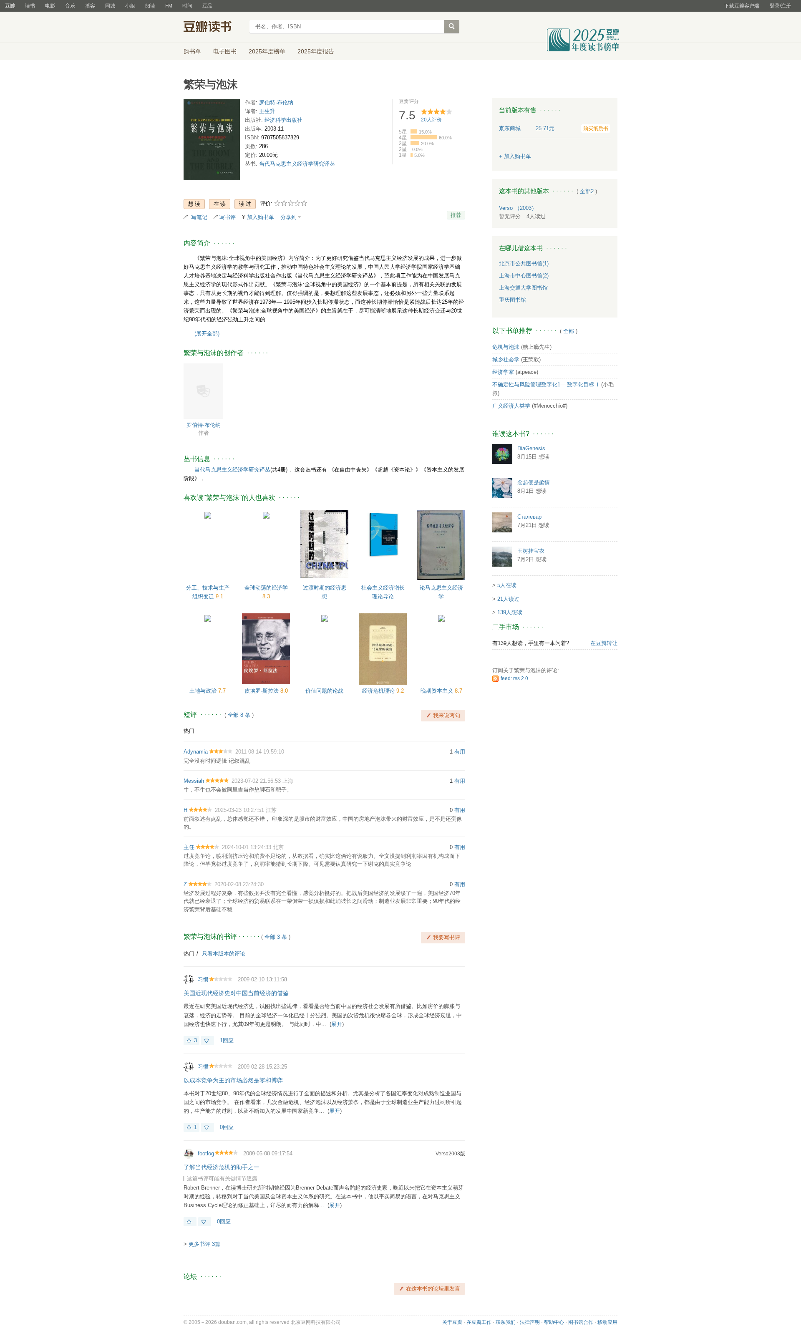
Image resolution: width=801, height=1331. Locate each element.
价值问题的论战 (324, 691)
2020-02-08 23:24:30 (239, 884)
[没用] (207, 1040)
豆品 (207, 6)
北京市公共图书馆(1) (524, 263)
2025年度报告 (315, 51)
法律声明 (530, 1322)
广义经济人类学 (511, 406)
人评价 (431, 120)
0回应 (227, 1127)
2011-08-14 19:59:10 (259, 752)
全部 (568, 331)
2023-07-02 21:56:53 (256, 781)
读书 (30, 6)
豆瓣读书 (214, 27)
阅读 (150, 6)
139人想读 (509, 612)
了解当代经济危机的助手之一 (221, 1167)
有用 (459, 752)
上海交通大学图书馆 (523, 288)
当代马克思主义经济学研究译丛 (297, 164)
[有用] (190, 1221)
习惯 (203, 979)
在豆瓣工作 (478, 1322)
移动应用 (607, 1322)
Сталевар (529, 517)
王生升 (267, 111)
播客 (90, 6)
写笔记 (199, 217)
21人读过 (508, 599)
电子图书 (225, 51)
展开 (336, 1024)
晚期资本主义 (438, 691)
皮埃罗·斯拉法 (262, 691)
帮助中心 (554, 1322)
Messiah (194, 781)
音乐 (70, 6)
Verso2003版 (450, 1154)
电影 (50, 6)
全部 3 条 (275, 937)
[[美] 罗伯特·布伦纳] (203, 391)
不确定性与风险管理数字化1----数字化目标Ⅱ (545, 384)
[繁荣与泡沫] (212, 141)
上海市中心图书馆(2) (524, 275)
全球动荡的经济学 (266, 588)
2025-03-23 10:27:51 (239, 810)
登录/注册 (780, 6)
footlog (206, 1153)
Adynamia (196, 752)
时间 (187, 6)
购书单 (192, 51)
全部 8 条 (239, 715)
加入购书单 (260, 217)
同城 (110, 6)
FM (168, 6)
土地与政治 (203, 691)
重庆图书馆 (512, 300)
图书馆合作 (580, 1322)
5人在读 (506, 585)
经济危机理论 (379, 691)
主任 (189, 847)
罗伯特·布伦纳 (276, 102)
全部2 (587, 191)
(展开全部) (206, 333)
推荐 (456, 215)
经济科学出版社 (283, 120)
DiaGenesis (531, 448)
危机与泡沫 (505, 347)
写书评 (227, 217)
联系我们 (506, 1322)
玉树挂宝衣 (530, 551)
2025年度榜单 (267, 51)
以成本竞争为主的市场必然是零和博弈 (233, 1080)
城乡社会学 (505, 359)
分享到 (288, 217)
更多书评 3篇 (204, 1244)
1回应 (227, 1040)
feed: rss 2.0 (514, 678)
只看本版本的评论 (223, 953)
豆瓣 (10, 6)
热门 (189, 731)
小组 (130, 6)
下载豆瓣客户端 (741, 6)
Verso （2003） (518, 208)
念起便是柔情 (533, 482)
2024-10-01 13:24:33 (246, 847)
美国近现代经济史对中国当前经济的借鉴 (236, 993)
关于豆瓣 (452, 1322)
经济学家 (503, 372)
